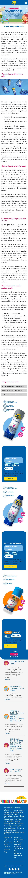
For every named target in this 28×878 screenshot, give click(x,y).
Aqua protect (18, 848)
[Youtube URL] (18, 869)
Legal (5, 839)
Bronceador (18, 853)
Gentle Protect (19, 839)
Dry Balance (18, 842)
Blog (5, 852)
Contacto (7, 846)
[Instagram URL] (12, 869)
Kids (15, 851)
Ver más (7, 679)
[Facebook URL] (15, 869)
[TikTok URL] (9, 869)
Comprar (10, 478)
